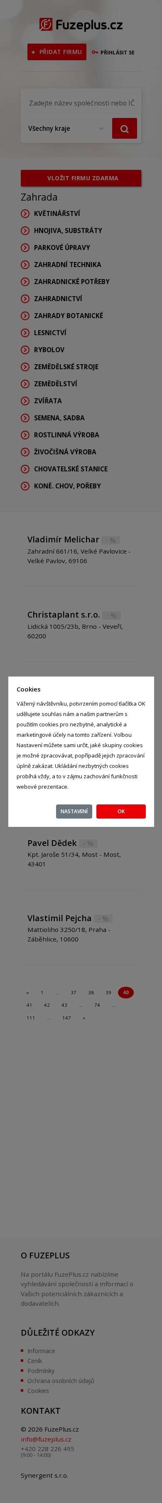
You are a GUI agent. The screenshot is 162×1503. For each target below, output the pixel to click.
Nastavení (74, 811)
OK (121, 811)
